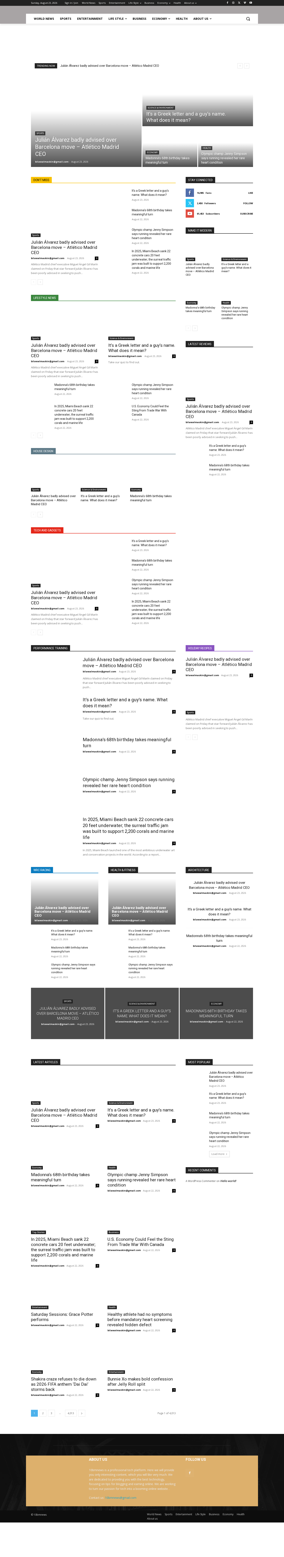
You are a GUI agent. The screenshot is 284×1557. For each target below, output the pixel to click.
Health (207, 148)
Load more (218, 1154)
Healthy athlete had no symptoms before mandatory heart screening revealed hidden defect (139, 1319)
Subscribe (246, 213)
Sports (40, 133)
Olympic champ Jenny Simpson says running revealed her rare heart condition (152, 234)
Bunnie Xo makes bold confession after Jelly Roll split (140, 1382)
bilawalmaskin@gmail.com (47, 258)
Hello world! (228, 1181)
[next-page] (40, 282)
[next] (246, 65)
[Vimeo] (244, 3)
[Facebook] (227, 3)
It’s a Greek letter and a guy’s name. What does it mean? (141, 348)
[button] (248, 19)
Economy (152, 152)
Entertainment (39, 1307)
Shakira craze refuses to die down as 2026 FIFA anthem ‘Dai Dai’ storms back (63, 1384)
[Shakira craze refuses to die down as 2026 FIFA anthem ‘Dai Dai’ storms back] (65, 1357)
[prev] (240, 65)
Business (114, 1232)
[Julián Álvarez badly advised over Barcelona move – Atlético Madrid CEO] (86, 120)
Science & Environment (161, 108)
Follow (248, 203)
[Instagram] (233, 3)
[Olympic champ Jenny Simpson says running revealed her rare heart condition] (225, 147)
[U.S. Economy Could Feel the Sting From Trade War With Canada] (118, 411)
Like (250, 192)
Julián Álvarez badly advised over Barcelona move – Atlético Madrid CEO (109, 66)
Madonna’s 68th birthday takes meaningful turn (200, 309)
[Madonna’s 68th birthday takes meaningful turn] (169, 147)
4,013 (71, 1413)
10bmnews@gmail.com (120, 1498)
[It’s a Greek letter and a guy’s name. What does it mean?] (197, 99)
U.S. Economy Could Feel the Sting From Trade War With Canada (150, 410)
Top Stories (38, 1232)
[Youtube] (250, 3)
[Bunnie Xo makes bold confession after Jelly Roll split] (141, 1357)
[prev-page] (33, 282)
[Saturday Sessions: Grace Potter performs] (65, 1292)
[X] (239, 3)
